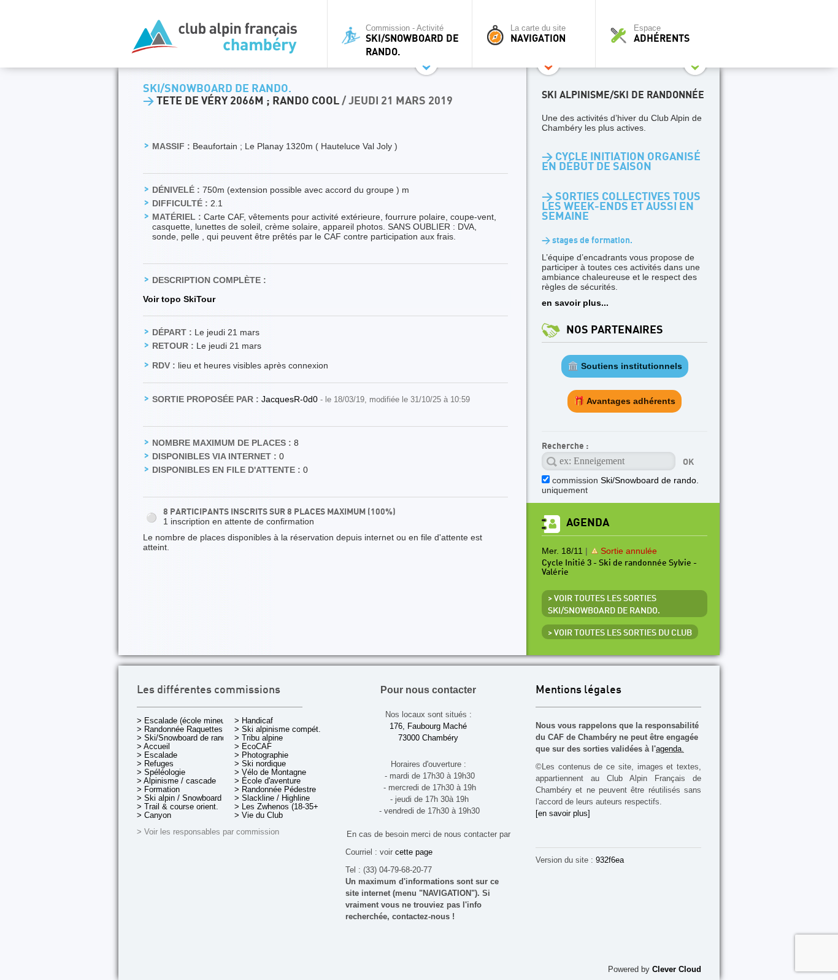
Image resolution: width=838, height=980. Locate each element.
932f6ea (610, 860)
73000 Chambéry (428, 737)
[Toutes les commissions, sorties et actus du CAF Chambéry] (220, 40)
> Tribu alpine (258, 737)
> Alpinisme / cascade (176, 780)
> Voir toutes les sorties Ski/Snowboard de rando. (604, 604)
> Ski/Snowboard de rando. (185, 737)
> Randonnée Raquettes (180, 729)
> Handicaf (253, 720)
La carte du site (538, 33)
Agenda (587, 523)
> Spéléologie (161, 772)
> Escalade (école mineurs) (185, 720)
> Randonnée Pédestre (275, 789)
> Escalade (157, 755)
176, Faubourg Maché (428, 726)
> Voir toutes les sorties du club (620, 633)
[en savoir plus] (563, 813)
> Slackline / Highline (272, 798)
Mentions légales (578, 690)
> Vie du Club (258, 815)
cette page (413, 852)
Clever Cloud (676, 969)
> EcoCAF (253, 746)
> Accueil (153, 746)
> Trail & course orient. (177, 806)
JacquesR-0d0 (290, 399)
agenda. (670, 748)
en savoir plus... (575, 303)
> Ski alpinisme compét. (277, 729)
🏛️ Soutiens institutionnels (624, 366)
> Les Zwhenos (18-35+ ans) (285, 806)
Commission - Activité (412, 40)
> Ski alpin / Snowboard (179, 798)
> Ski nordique (260, 763)
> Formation (158, 789)
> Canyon (154, 815)
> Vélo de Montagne (270, 772)
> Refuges (155, 763)
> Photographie (261, 755)
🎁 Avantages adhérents (624, 401)
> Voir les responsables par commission (208, 831)
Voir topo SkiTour (179, 299)
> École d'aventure (267, 780)
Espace (662, 33)
